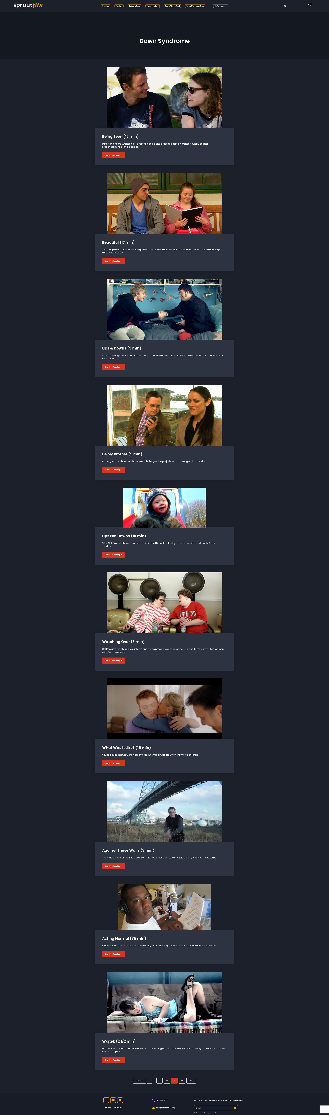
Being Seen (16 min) (120, 136)
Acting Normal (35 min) (124, 938)
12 (167, 1081)
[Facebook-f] (106, 1100)
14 (182, 1081)
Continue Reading (112, 155)
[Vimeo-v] (120, 1100)
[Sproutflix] (27, 5)
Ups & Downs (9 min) (121, 348)
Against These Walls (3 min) (128, 850)
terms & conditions (113, 1107)
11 (159, 1081)
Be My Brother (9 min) (122, 454)
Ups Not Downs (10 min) (124, 535)
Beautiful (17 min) (118, 242)
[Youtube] (113, 1100)
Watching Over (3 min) (123, 641)
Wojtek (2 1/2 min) (119, 1041)
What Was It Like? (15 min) (126, 747)
